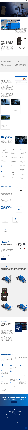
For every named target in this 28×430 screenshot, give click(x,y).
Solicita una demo (14, 401)
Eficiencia (8, 416)
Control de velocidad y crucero (4, 149)
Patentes (14, 417)
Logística (8, 417)
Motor (13, 149)
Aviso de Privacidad (23, 428)
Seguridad (8, 418)
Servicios (14, 416)
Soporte (20, 417)
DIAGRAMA (3, 259)
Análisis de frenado (13, 172)
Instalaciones (14, 418)
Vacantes (20, 418)
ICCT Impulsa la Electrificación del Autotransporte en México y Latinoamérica (18, 327)
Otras (22, 149)
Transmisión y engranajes (5, 171)
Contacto (20, 416)
